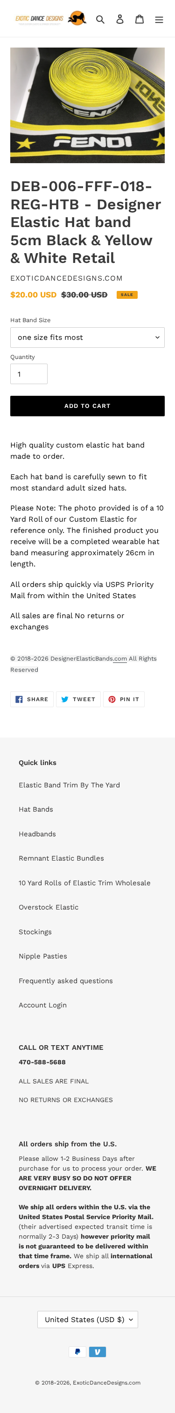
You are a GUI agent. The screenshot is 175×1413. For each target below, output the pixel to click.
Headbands (37, 834)
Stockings (35, 932)
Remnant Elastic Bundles (61, 858)
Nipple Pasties (43, 956)
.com (120, 658)
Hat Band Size (30, 320)
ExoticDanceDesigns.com (106, 1382)
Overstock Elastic (48, 907)
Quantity (22, 356)
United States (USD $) (85, 1319)
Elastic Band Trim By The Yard (69, 785)
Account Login (43, 1005)
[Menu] (159, 18)
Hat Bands (36, 809)
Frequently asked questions (66, 981)
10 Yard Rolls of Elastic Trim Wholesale (85, 883)
